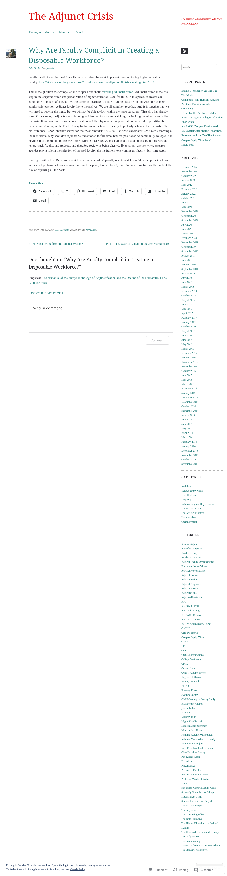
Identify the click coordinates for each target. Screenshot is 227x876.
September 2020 (189, 220)
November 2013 (189, 455)
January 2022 (188, 193)
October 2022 (188, 175)
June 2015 (186, 375)
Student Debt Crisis (191, 796)
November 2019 (189, 242)
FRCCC (185, 685)
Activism (186, 486)
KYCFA (185, 712)
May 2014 (186, 428)
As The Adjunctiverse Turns (196, 623)
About (79, 32)
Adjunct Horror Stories (193, 570)
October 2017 (188, 295)
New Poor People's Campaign (197, 747)
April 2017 (187, 313)
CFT (183, 650)
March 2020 (187, 233)
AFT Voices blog (190, 610)
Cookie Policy (77, 869)
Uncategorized (188, 517)
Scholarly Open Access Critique (198, 792)
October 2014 (188, 406)
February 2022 (189, 189)
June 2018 (186, 282)
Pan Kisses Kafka (190, 756)
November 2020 (189, 211)
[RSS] (184, 51)
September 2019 (189, 251)
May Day (186, 499)
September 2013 (189, 463)
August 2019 (188, 255)
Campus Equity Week (192, 637)
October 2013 (188, 459)
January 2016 (188, 357)
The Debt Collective (191, 818)
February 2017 (189, 317)
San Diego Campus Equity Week (198, 787)
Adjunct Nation (189, 579)
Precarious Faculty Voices (195, 774)
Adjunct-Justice (189, 588)
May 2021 (186, 206)
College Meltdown (191, 659)
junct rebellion (188, 708)
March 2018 (187, 286)
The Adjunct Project (191, 805)
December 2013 (189, 450)
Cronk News (188, 668)
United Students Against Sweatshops (200, 845)
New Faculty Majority (193, 743)
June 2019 (186, 260)
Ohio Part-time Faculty (193, 752)
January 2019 (188, 264)
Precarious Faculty (191, 770)
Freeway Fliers (189, 690)
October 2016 (188, 326)
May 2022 (186, 184)
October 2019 (188, 246)
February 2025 (189, 167)
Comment (157, 340)
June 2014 (186, 424)
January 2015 (188, 393)
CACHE (185, 628)
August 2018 (188, 273)
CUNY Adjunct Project (193, 672)
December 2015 (189, 362)
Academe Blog (189, 553)
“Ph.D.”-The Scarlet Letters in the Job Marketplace (139, 243)
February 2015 (189, 388)
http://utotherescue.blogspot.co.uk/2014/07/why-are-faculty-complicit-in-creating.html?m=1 (97, 82)
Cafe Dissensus (189, 632)
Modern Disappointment (194, 725)
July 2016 (186, 335)
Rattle (184, 783)
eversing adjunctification (118, 92)
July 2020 (186, 224)
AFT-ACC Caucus (191, 615)
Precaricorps (187, 761)
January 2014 (188, 446)
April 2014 (187, 432)
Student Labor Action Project (196, 801)
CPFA (184, 663)
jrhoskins (51, 68)
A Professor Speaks (191, 548)
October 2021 (188, 198)
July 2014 (186, 419)
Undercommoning (190, 841)
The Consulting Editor (193, 814)
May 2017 (186, 308)
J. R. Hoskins (62, 229)
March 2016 (187, 348)
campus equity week (192, 490)
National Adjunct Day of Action (198, 504)
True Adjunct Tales (191, 836)
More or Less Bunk (191, 730)
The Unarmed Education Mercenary (200, 832)
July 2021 (186, 202)
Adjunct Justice (189, 575)
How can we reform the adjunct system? (56, 243)
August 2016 (188, 331)
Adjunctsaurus (189, 592)
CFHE (184, 646)
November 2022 (189, 171)
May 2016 (186, 344)
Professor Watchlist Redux (195, 779)
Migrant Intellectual (191, 721)
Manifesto (65, 32)
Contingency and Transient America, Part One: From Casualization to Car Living (200, 104)
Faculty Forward (190, 681)
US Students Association (194, 849)
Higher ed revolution (192, 703)
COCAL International (192, 654)
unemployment (189, 521)
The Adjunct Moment (42, 32)
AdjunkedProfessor (191, 597)
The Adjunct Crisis (71, 16)
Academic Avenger (191, 557)
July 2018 (186, 277)
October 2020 (188, 215)
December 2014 (189, 397)
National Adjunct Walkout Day (197, 734)
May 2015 (186, 379)
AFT (183, 601)
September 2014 (189, 410)
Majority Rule (188, 716)
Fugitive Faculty (189, 694)
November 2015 (189, 366)
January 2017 (188, 322)
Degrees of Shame (191, 677)
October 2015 (188, 370)
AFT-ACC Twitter (190, 619)
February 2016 (189, 353)
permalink (91, 229)
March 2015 (187, 384)
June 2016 (186, 339)
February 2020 (189, 237)
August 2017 (188, 300)
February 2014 (189, 441)
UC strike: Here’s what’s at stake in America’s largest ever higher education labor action (202, 117)
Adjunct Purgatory (191, 584)
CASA (185, 641)
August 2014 (188, 415)
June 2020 (186, 229)
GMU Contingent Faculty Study (198, 699)
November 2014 (189, 401)
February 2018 (189, 291)
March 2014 (187, 437)
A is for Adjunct (190, 544)
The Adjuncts (188, 810)
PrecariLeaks (188, 765)
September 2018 (189, 269)
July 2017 (186, 304)
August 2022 (188, 180)
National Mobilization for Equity (198, 739)
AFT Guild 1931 (190, 606)
